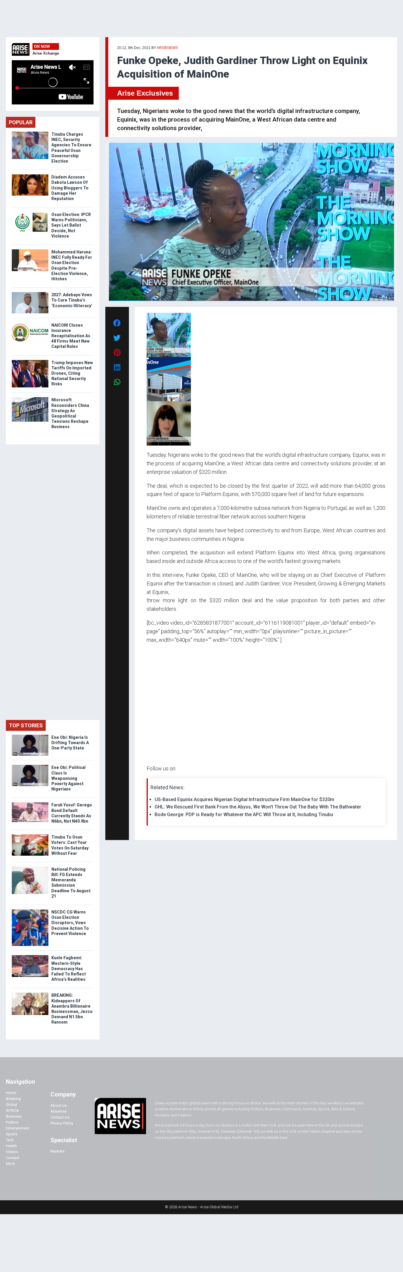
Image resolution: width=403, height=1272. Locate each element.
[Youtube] (158, 827)
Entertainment (17, 1128)
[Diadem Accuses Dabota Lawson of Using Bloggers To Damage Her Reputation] (30, 175)
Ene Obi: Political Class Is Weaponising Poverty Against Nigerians (68, 778)
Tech (10, 1140)
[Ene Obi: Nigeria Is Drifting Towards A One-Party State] (30, 736)
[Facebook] (147, 827)
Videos (12, 1152)
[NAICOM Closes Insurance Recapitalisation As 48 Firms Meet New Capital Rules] (30, 323)
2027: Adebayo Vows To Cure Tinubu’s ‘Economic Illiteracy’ (71, 300)
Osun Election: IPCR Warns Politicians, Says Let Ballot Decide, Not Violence (71, 225)
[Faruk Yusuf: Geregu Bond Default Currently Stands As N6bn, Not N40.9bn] (30, 803)
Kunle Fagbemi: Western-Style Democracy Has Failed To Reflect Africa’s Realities (68, 968)
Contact (12, 1157)
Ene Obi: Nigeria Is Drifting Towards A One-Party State (70, 742)
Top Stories (26, 725)
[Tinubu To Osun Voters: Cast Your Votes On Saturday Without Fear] (30, 835)
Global (11, 1104)
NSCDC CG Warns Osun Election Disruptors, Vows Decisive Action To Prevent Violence (70, 923)
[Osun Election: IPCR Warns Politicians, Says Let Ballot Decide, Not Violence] (30, 213)
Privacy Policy (61, 1123)
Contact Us (59, 1117)
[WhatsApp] (155, 827)
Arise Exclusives (145, 93)
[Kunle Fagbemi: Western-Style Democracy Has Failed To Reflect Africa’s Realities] (30, 956)
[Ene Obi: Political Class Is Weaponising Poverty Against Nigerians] (30, 766)
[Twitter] (149, 827)
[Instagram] (152, 827)
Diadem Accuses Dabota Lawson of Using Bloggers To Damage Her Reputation (70, 188)
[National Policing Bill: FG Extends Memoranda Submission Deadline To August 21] (30, 868)
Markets (57, 1151)
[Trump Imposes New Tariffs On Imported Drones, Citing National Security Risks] (30, 361)
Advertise (58, 1111)
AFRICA (12, 1110)
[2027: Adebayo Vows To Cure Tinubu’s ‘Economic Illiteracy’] (30, 293)
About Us (58, 1105)
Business (14, 1116)
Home (11, 1093)
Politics (12, 1122)
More (10, 1163)
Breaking (13, 1098)
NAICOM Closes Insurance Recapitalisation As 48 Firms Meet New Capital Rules (70, 336)
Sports (11, 1134)
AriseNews (167, 48)
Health (11, 1146)
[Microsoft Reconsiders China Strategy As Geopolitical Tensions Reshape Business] (30, 398)
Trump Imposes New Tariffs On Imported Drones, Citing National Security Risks (72, 373)
